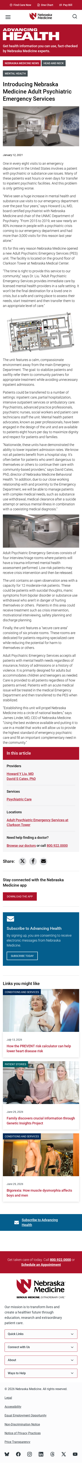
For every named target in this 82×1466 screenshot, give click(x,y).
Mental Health (16, 73)
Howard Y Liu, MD (20, 774)
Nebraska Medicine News (23, 63)
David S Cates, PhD (21, 779)
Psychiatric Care (19, 799)
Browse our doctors (21, 846)
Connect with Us (19, 1347)
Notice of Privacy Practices (23, 1433)
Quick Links (15, 1334)
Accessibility (13, 1406)
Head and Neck (54, 63)
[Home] (41, 17)
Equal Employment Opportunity (26, 1415)
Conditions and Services (22, 992)
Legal (8, 1398)
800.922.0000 (57, 846)
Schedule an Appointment (41, 1265)
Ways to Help (17, 1373)
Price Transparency (17, 1442)
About (12, 1360)
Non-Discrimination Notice (22, 1424)
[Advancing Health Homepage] (41, 34)
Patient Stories (15, 1064)
